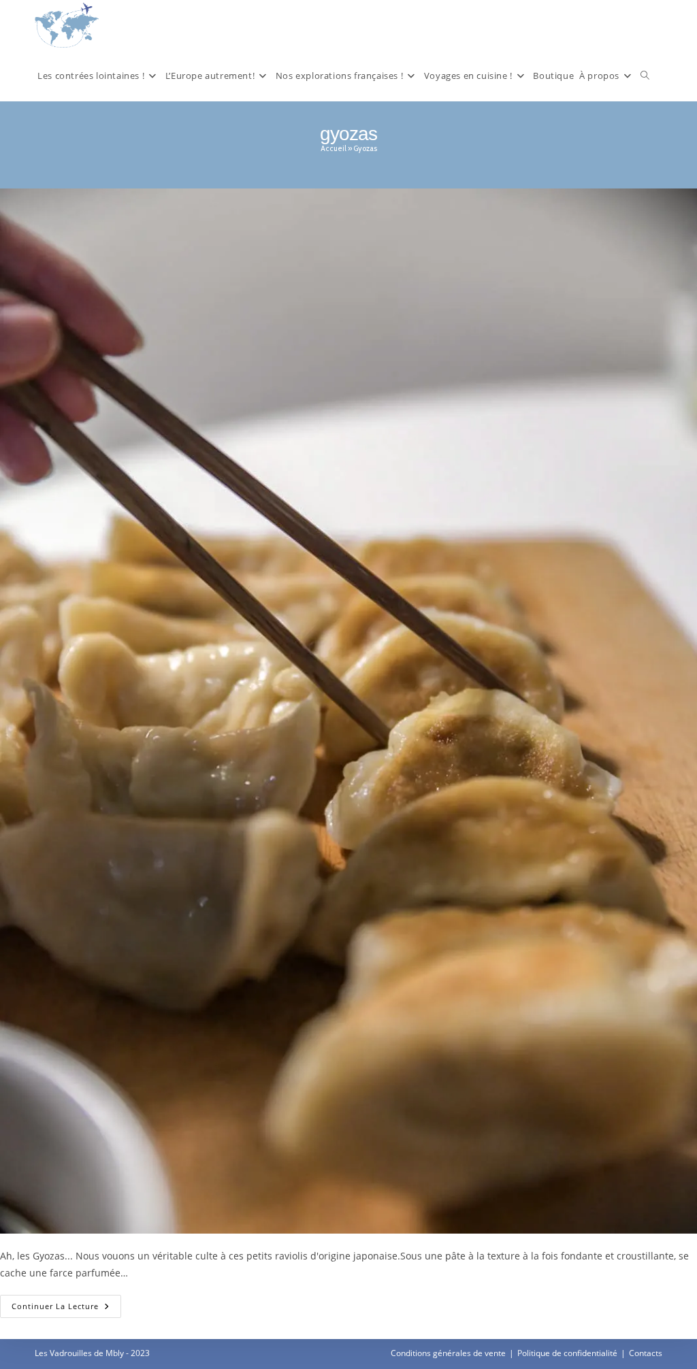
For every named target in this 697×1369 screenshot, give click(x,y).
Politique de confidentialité (567, 1353)
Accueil (333, 148)
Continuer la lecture (66, 1309)
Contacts (645, 1353)
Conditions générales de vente (448, 1353)
